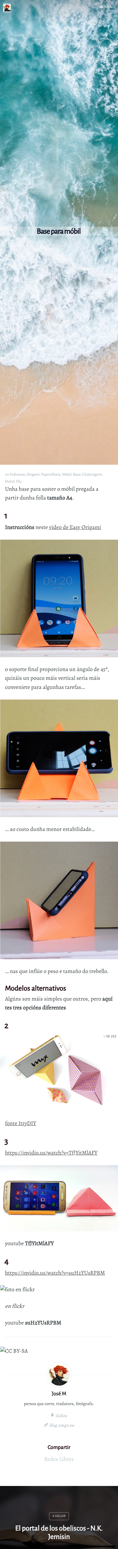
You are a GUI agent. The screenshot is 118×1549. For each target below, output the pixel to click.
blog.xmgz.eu (61, 1425)
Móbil (66, 474)
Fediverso (17, 474)
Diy (18, 481)
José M (59, 1393)
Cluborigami (92, 474)
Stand (9, 481)
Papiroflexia (50, 474)
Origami (33, 474)
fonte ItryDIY (20, 1123)
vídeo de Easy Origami (75, 527)
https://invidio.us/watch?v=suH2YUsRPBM (55, 1273)
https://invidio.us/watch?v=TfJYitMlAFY (51, 1153)
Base (77, 474)
